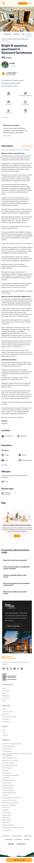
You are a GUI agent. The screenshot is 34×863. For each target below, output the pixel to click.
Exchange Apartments (8, 780)
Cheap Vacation (6, 773)
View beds (4, 117)
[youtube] (21, 668)
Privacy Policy (28, 836)
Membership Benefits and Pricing (11, 797)
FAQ (3, 730)
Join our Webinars (7, 751)
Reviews (29, 34)
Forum (4, 732)
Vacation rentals (6, 748)
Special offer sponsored (9, 800)
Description (7, 34)
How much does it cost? (9, 716)
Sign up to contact (19, 860)
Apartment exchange (8, 825)
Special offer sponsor (8, 785)
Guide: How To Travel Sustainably (11, 743)
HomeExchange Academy (9, 765)
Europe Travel (6, 778)
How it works (6, 807)
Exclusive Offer (6, 812)
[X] (18, 668)
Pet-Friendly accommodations (10, 775)
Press (3, 700)
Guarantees (5, 719)
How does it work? (7, 711)
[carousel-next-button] (30, 19)
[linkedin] (14, 668)
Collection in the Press (8, 790)
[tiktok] (10, 668)
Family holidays (6, 820)
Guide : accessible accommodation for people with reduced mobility (16, 754)
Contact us (5, 735)
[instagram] (7, 668)
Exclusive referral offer (8, 746)
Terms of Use (6, 836)
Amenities (16, 34)
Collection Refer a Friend (9, 792)
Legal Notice (18, 839)
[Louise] (5, 64)
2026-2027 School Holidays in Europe (13, 827)
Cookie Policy (8, 839)
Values (4, 709)
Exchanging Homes (7, 787)
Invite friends (6, 721)
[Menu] (30, 3)
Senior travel (5, 822)
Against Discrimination (8, 763)
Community (5, 698)
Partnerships (5, 817)
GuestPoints (5, 714)
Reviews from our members (10, 760)
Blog (3, 693)
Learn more (7, 135)
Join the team (6, 691)
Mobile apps (5, 695)
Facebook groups (7, 768)
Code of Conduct (17, 836)
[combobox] (11, 844)
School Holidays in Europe (9, 758)
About (4, 688)
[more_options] (3, 860)
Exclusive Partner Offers (9, 805)
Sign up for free (23, 3)
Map (23, 34)
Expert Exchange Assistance (10, 802)
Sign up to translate (27, 146)
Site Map (26, 839)
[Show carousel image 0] (17, 19)
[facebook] (3, 668)
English (27, 150)
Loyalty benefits (6, 830)
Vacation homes (6, 783)
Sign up (17, 536)
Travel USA (5, 770)
